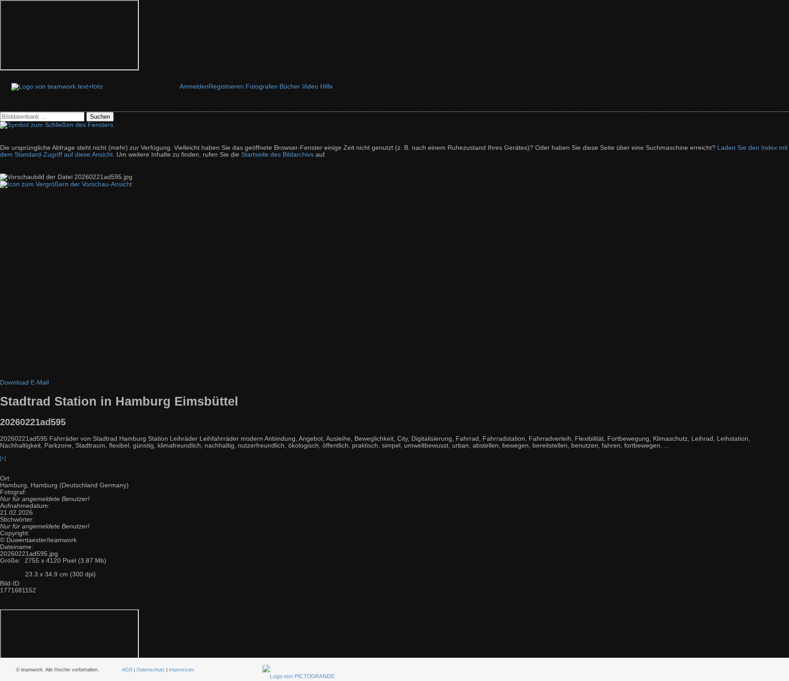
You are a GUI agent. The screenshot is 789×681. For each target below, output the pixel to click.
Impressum (181, 669)
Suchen (100, 116)
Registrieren (226, 86)
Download (14, 382)
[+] (3, 458)
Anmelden (194, 86)
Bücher (289, 86)
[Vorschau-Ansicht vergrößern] (66, 184)
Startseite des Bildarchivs (277, 154)
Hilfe (326, 86)
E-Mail (40, 382)
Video (310, 86)
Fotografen (262, 86)
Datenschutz (151, 669)
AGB (127, 669)
